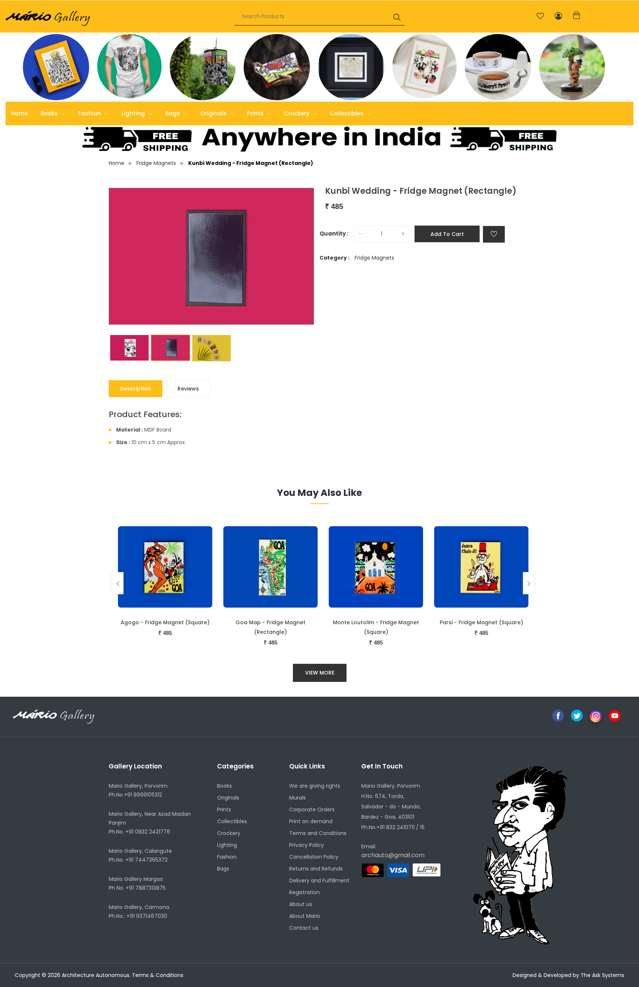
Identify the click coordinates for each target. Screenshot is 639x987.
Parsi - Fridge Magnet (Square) (481, 622)
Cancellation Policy (313, 857)
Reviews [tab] (188, 388)
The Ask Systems (602, 975)
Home (19, 113)
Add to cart (447, 234)
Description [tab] (135, 388)
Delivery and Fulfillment (319, 880)
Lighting (133, 113)
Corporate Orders (312, 809)
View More (319, 672)
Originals (214, 113)
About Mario (304, 916)
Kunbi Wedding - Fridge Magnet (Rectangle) (250, 163)
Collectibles (347, 113)
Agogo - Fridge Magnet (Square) (165, 622)
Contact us (303, 928)
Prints (256, 113)
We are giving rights (314, 786)
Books (50, 113)
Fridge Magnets (156, 163)
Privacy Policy (306, 845)
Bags (173, 113)
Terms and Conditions (317, 833)
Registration (304, 892)
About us (300, 904)
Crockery (297, 113)
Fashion (90, 113)
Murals (297, 797)
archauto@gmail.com (393, 855)
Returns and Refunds (316, 868)
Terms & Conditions (157, 975)
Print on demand (310, 821)
